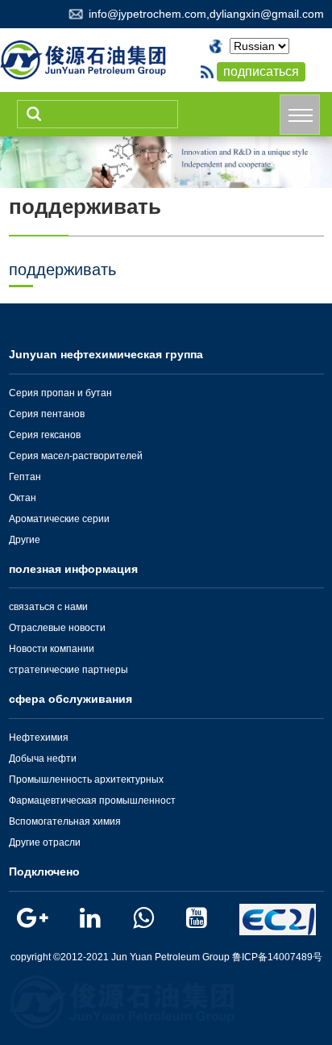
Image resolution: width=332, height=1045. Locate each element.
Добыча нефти (43, 758)
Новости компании (51, 648)
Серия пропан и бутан (60, 393)
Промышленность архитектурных (86, 779)
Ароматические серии (59, 519)
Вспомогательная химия (65, 821)
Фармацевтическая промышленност (92, 800)
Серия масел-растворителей (76, 456)
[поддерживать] (166, 160)
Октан (22, 498)
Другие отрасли (45, 842)
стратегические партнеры (68, 669)
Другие (24, 539)
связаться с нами (48, 606)
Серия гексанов (45, 435)
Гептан (25, 477)
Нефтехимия (38, 737)
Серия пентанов (47, 414)
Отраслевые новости (57, 627)
